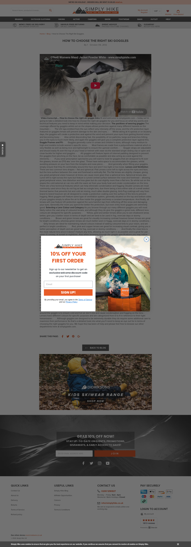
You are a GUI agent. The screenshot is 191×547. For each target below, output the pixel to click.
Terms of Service (85, 300)
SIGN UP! (68, 292)
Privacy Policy (71, 302)
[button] (2, 149)
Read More (153, 544)
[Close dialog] (146, 239)
